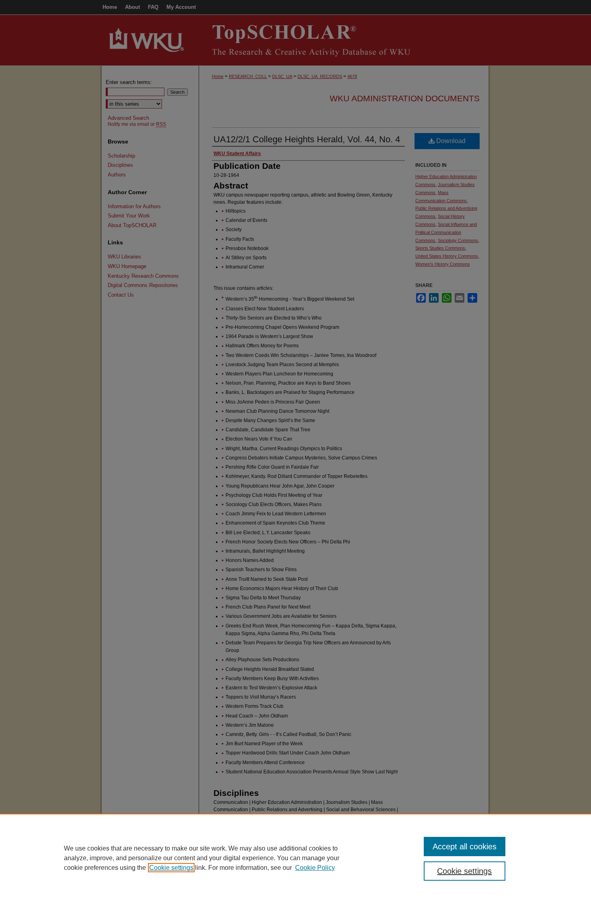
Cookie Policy (315, 867)
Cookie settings (171, 867)
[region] (295, 858)
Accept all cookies (465, 846)
